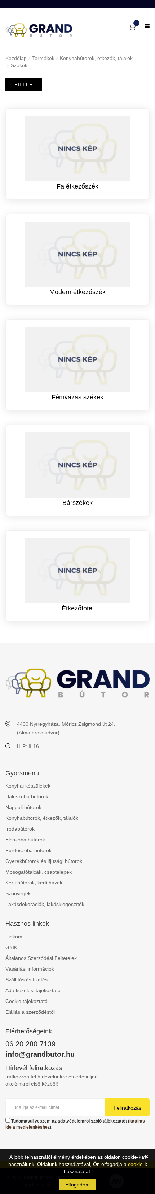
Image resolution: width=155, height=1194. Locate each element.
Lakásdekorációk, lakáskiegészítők (44, 904)
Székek (19, 65)
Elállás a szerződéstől (30, 1012)
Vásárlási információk (29, 969)
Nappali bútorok (23, 807)
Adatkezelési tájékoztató (33, 990)
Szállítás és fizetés (26, 979)
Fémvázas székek (77, 397)
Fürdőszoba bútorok (28, 850)
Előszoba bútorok (25, 839)
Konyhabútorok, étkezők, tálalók (96, 58)
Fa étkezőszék (77, 186)
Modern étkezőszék (77, 292)
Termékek (43, 58)
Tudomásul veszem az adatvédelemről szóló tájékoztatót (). (75, 1124)
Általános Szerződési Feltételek (41, 958)
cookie (135, 1164)
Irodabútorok (20, 829)
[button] (132, 26)
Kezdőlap (16, 58)
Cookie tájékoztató (26, 1001)
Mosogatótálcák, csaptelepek (38, 872)
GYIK (11, 947)
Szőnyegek (18, 893)
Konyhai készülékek (27, 786)
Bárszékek (77, 502)
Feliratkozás (127, 1108)
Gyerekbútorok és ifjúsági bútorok (43, 861)
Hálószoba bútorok (26, 796)
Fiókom (13, 936)
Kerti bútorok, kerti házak (33, 883)
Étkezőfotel (78, 608)
